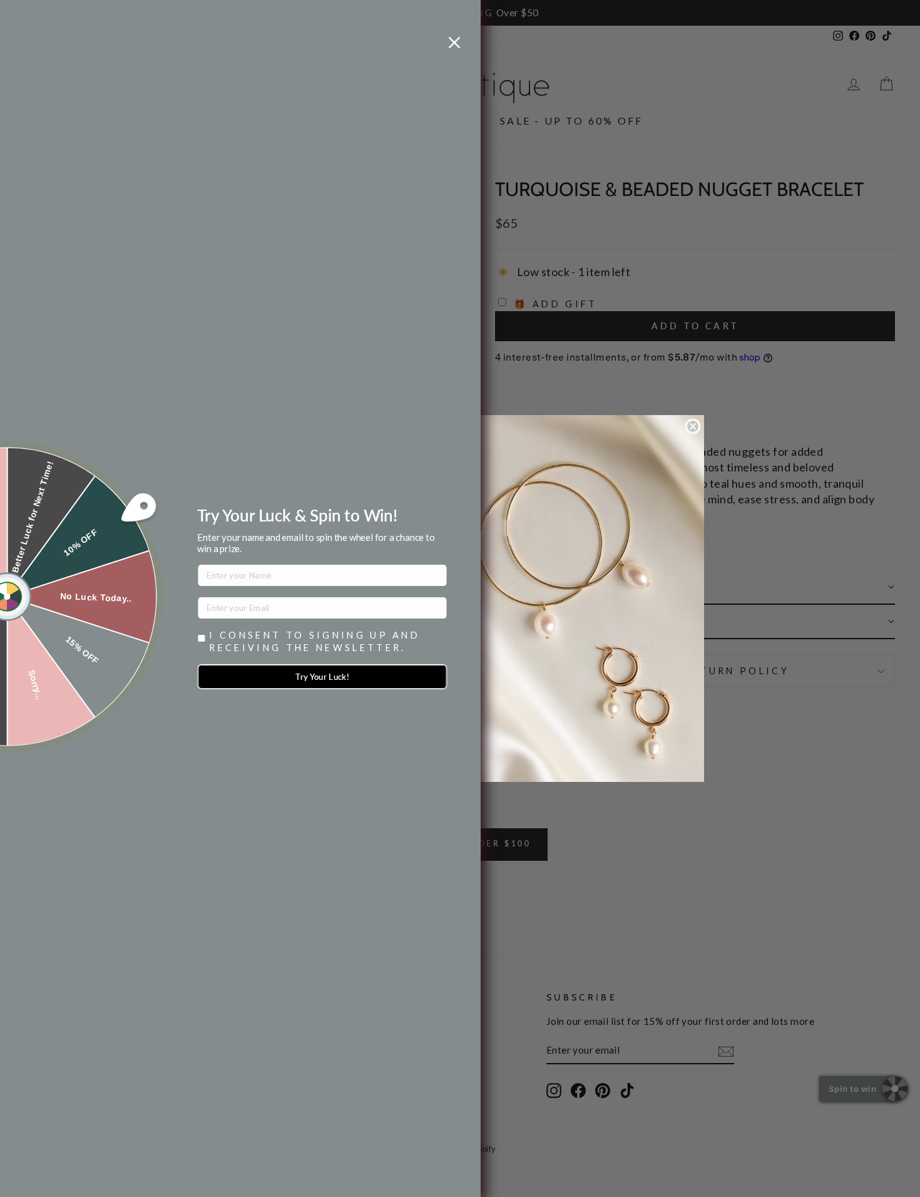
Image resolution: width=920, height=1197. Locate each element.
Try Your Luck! (322, 677)
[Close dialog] (693, 426)
